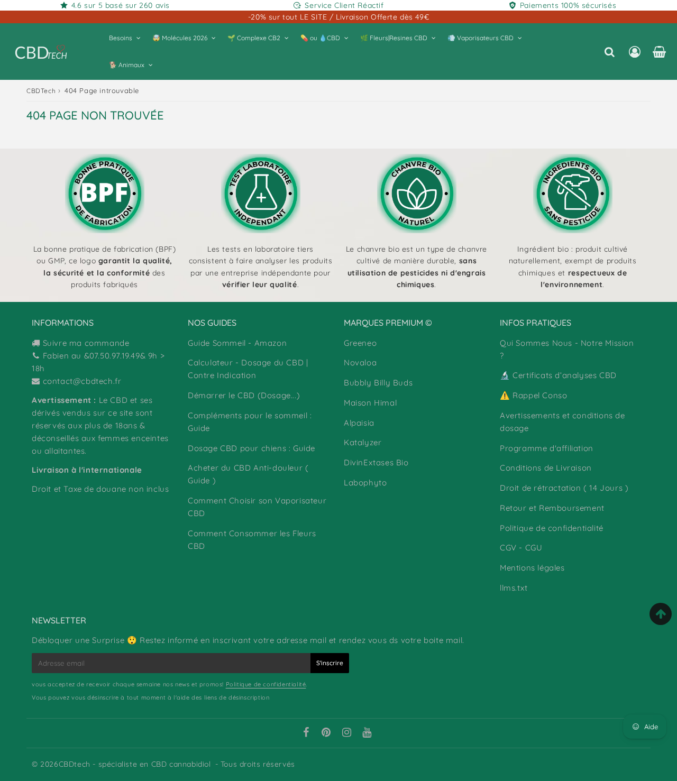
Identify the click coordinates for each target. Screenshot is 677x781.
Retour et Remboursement (552, 508)
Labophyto (365, 482)
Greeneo (360, 343)
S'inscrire (329, 663)
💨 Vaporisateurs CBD (480, 38)
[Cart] (659, 52)
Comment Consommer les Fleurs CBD (252, 539)
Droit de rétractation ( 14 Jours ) (564, 488)
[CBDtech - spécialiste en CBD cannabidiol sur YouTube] (367, 733)
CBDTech (41, 91)
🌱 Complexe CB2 (253, 38)
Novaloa (360, 362)
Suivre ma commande (86, 343)
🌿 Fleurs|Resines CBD (393, 38)
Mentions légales (532, 568)
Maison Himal (370, 403)
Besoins (120, 38)
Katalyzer (362, 442)
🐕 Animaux (126, 65)
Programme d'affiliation (546, 448)
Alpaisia (359, 423)
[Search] (609, 52)
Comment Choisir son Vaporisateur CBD (257, 506)
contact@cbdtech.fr (82, 381)
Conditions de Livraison (546, 468)
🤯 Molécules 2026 (179, 38)
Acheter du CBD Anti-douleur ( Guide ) (248, 474)
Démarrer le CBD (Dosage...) (244, 395)
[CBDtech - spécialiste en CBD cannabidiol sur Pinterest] (326, 733)
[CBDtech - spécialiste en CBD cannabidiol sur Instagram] (347, 733)
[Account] (634, 52)
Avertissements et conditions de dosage (562, 421)
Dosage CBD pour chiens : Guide (251, 448)
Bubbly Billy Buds (378, 383)
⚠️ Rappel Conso (533, 395)
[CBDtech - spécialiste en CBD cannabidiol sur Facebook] (306, 733)
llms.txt (514, 588)
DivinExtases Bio (376, 462)
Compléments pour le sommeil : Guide (250, 421)
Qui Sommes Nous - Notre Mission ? (567, 349)
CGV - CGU (521, 548)
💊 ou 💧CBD (320, 38)
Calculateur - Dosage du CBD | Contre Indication (248, 368)
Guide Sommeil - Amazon (237, 343)
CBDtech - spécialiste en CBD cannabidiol (135, 764)
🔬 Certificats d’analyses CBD (558, 375)
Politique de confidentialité (551, 528)
